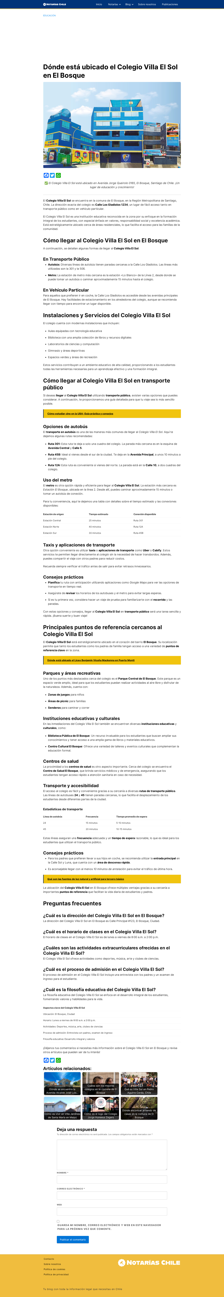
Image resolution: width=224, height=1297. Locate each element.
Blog (128, 4)
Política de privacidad (56, 1274)
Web (59, 1204)
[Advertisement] (112, 40)
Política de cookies (54, 1269)
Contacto (49, 1259)
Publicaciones (170, 4)
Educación (49, 15)
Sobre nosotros (147, 4)
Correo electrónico (71, 1188)
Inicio (99, 4)
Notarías (113, 4)
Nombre (62, 1172)
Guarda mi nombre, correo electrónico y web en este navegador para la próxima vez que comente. (109, 1227)
